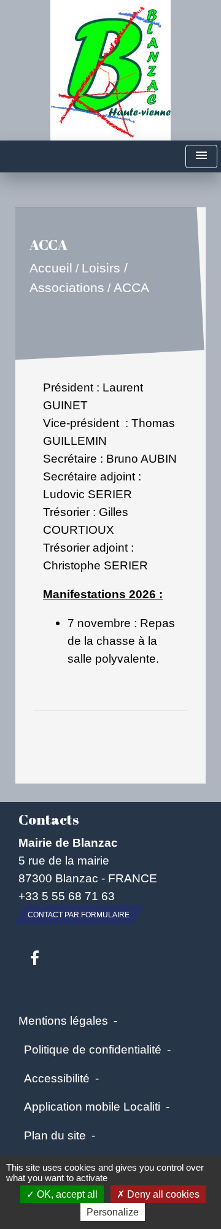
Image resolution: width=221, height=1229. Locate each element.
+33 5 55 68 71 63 (66, 896)
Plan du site (55, 1135)
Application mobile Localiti (92, 1106)
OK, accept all (66, 1194)
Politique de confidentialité (92, 1049)
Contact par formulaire (79, 915)
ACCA (131, 287)
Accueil (50, 268)
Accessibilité (57, 1078)
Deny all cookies (162, 1194)
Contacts (48, 819)
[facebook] (34, 959)
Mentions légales (63, 1020)
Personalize (113, 1212)
